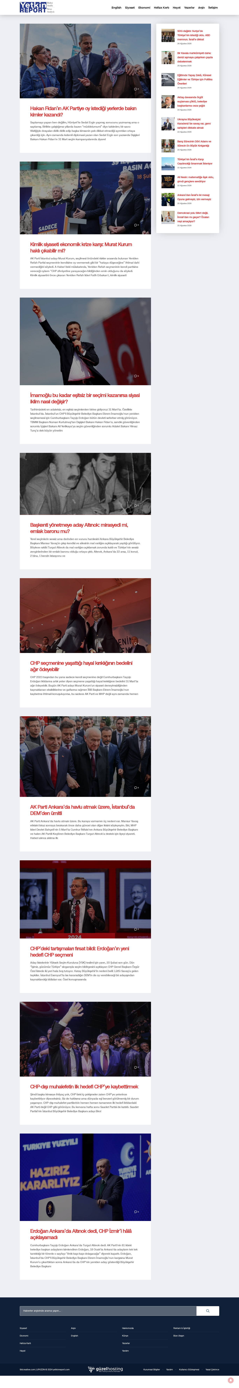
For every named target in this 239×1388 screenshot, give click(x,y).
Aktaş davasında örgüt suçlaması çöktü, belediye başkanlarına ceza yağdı (192, 101)
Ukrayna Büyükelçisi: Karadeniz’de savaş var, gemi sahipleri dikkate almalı (194, 124)
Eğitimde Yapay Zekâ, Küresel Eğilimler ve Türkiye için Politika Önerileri (194, 79)
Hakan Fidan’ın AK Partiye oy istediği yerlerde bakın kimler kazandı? (83, 111)
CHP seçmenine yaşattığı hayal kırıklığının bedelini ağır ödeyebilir (81, 666)
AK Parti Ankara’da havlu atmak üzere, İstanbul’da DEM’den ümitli (82, 810)
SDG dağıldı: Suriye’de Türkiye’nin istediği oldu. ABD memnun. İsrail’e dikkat (193, 35)
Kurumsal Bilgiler (151, 1369)
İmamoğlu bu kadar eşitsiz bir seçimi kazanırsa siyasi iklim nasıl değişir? (85, 398)
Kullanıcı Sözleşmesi (189, 1369)
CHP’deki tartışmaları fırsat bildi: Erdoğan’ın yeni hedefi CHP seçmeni (79, 951)
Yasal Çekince (212, 1369)
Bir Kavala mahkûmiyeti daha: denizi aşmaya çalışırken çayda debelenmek (195, 57)
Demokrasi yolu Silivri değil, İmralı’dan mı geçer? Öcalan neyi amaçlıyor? (193, 217)
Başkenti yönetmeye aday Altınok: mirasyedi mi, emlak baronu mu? (79, 528)
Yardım (169, 1369)
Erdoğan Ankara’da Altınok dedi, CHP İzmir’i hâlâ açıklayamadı (81, 1234)
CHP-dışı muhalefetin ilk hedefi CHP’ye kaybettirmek (84, 1086)
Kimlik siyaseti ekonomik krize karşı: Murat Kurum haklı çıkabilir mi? (81, 247)
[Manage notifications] (231, 1380)
